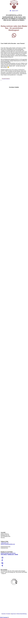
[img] (14, 4)
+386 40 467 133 (5, 542)
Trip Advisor (4, 554)
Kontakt (8, 613)
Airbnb (16, 554)
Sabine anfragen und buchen (8, 553)
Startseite (4, 613)
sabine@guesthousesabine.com (8, 544)
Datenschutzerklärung (21, 613)
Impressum (13, 613)
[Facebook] (2, 560)
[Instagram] (2, 558)
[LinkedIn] (2, 563)
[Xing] (2, 566)
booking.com (11, 554)
